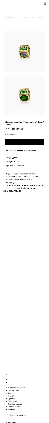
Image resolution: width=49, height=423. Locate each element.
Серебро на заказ (15, 404)
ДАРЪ (15, 158)
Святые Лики (13, 390)
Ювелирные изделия (16, 388)
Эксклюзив (12, 401)
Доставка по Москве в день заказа (20, 150)
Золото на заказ (14, 407)
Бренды (11, 409)
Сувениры (12, 399)
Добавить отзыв (28, 188)
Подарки (11, 396)
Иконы (10, 393)
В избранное (10, 134)
